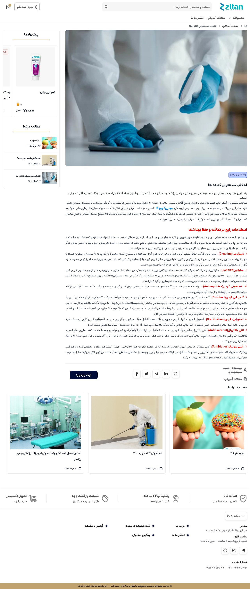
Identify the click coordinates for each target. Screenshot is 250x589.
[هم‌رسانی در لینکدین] (166, 374)
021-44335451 (237, 568)
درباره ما (180, 526)
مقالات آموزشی (216, 18)
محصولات (238, 18)
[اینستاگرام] (234, 550)
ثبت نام (21, 7)
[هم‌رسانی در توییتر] (146, 374)
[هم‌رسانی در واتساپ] (176, 374)
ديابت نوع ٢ (35, 141)
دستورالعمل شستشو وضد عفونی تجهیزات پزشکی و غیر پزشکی (49, 456)
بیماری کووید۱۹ (164, 208)
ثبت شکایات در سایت (137, 526)
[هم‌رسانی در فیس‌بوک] (137, 374)
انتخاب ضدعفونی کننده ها (28, 176)
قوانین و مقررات (94, 526)
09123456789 (215, 568)
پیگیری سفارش (141, 535)
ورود (30, 7)
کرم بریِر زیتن (47, 92)
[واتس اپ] (225, 550)
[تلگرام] (243, 550)
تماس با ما (197, 18)
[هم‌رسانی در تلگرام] (156, 374)
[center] (106, 7)
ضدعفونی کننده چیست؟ (29, 158)
